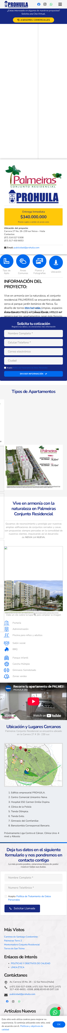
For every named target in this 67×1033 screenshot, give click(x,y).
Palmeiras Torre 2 (13, 940)
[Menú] (60, 4)
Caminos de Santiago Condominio (21, 936)
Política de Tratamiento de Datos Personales (30, 368)
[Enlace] (16, 4)
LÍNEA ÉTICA (17, 967)
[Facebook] (39, 4)
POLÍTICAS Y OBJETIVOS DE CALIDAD (30, 963)
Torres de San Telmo (14, 948)
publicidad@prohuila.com (26, 247)
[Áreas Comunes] (23, 261)
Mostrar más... (33, 308)
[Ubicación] (56, 262)
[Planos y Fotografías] (39, 261)
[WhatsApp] (51, 4)
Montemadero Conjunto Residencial (22, 944)
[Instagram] (45, 4)
